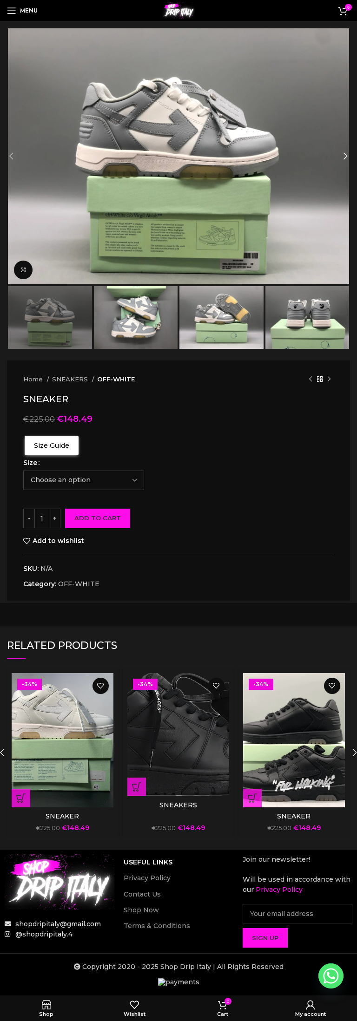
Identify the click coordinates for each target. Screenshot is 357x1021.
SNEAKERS (71, 379)
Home (34, 379)
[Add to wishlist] (101, 686)
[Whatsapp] (331, 975)
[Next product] (329, 379)
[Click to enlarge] (23, 270)
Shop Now (141, 910)
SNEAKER (62, 816)
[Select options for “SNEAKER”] (21, 798)
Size (30, 462)
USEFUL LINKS (148, 862)
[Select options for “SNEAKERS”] (136, 787)
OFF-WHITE (116, 379)
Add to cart (97, 518)
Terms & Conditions (157, 926)
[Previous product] (310, 379)
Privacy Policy (147, 878)
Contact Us (142, 894)
